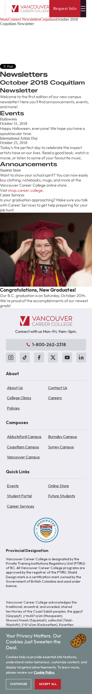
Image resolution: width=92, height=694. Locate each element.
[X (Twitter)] (53, 357)
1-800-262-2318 (49, 344)
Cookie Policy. (44, 672)
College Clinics (19, 397)
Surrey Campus (61, 446)
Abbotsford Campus (24, 436)
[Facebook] (39, 357)
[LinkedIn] (81, 357)
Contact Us (57, 387)
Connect (14, 19)
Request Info (65, 8)
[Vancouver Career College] (46, 321)
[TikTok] (25, 357)
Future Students (61, 495)
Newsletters (31, 19)
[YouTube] (67, 357)
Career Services (20, 506)
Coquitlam (48, 19)
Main (4, 19)
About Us (15, 387)
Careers (55, 397)
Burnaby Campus (62, 436)
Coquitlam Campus (23, 446)
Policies (13, 408)
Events (13, 485)
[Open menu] (83, 8)
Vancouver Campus (23, 457)
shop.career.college (25, 190)
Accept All (48, 684)
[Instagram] (11, 357)
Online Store (58, 485)
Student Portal (19, 495)
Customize (18, 684)
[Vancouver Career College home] (30, 9)
